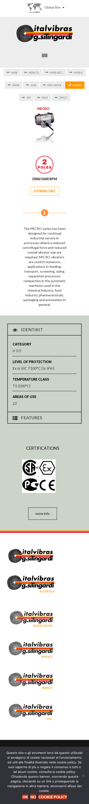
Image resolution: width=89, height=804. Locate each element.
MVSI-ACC (56, 72)
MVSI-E (78, 72)
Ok (25, 797)
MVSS (15, 85)
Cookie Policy (52, 797)
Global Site (52, 7)
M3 (28, 97)
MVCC (63, 97)
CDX (33, 85)
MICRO (77, 85)
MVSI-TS (34, 72)
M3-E (45, 97)
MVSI (14, 72)
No (33, 797)
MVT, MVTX (54, 85)
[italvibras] (44, 33)
